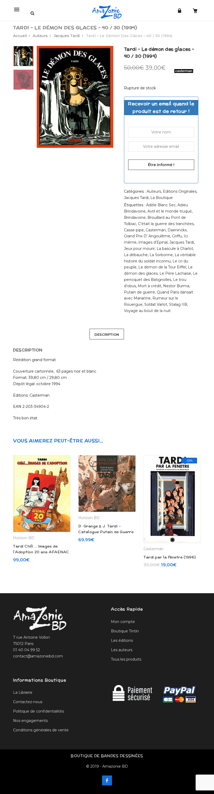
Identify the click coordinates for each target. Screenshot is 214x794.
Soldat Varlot (155, 304)
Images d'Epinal (153, 242)
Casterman (156, 230)
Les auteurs (121, 650)
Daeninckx (177, 230)
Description (106, 334)
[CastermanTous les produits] (183, 70)
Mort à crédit (149, 286)
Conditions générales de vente (41, 730)
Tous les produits (126, 659)
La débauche (136, 254)
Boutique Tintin (125, 631)
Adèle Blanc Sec (161, 205)
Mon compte (123, 621)
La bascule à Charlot (175, 248)
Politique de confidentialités (38, 711)
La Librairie (22, 692)
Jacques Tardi (67, 35)
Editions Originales (180, 191)
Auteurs (40, 35)
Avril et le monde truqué (169, 211)
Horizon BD (23, 538)
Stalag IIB (178, 304)
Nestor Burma (176, 286)
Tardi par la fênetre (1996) (170, 557)
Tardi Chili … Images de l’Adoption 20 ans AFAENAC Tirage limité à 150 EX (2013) (41, 552)
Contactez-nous (27, 701)
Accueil (20, 35)
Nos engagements (30, 720)
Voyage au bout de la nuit (147, 310)
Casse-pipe (134, 230)
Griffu (177, 236)
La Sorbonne (161, 254)
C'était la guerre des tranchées (166, 223)
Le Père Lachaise (175, 273)
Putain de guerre (139, 292)
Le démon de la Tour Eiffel (162, 267)
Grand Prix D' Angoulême (147, 236)
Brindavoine (135, 217)
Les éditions (122, 640)
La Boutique (161, 197)
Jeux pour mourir (139, 248)
